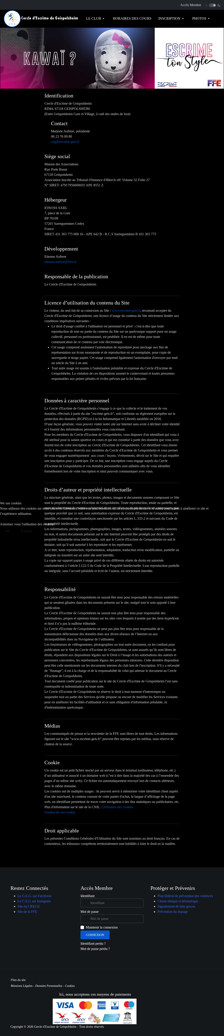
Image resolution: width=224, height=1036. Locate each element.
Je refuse (26, 531)
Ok (7, 531)
